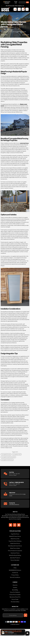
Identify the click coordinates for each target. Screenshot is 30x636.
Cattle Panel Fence (15, 543)
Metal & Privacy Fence (15, 536)
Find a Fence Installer (15, 594)
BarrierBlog (15, 590)
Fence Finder (15, 599)
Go (27, 2)
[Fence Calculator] (15, 9)
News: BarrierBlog (8, 30)
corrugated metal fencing (7, 459)
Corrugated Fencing (6, 454)
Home (2, 30)
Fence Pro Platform (15, 592)
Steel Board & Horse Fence (15, 546)
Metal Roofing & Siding (15, 555)
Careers (15, 587)
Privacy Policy (15, 575)
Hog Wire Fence (15, 534)
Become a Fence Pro (15, 597)
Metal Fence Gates (15, 548)
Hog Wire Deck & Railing (15, 541)
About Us (15, 585)
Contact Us (15, 572)
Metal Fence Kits (15, 538)
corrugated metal (17, 454)
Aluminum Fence (15, 553)
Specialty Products (15, 557)
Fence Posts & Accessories (15, 550)
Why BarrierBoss (15, 601)
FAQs (15, 567)
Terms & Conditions (15, 577)
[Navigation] (27, 9)
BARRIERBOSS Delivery (15, 570)
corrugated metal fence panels (8, 457)
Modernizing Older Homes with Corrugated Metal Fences (13, 31)
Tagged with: (15, 452)
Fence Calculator (15, 560)
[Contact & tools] (27, 633)
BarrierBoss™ (17, 624)
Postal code (15, 2)
